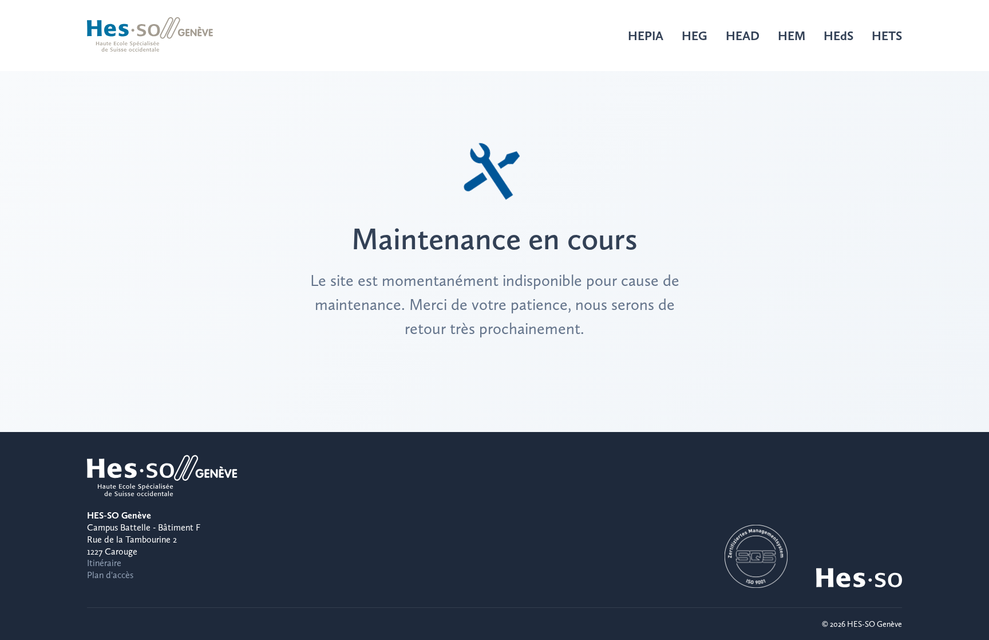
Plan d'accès (110, 575)
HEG (694, 35)
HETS (887, 35)
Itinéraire (104, 562)
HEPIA (645, 35)
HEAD (742, 35)
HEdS (838, 35)
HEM (791, 35)
